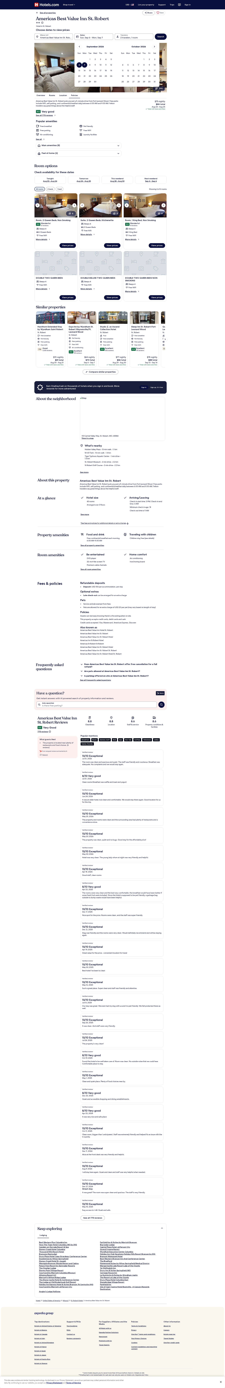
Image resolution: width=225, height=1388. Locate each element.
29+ (160, 88)
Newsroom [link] (103, 1337)
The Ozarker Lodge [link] (47, 1268)
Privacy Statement (54, 1383)
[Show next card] (165, 339)
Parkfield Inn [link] (105, 1284)
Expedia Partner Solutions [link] (108, 1332)
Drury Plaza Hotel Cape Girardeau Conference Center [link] (63, 1256)
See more (84, 472)
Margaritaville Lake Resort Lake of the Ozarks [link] (120, 1266)
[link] (160, 13)
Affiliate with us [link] (105, 1328)
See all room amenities (91, 569)
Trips (172, 5)
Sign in (188, 5)
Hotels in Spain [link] (40, 1351)
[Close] (221, 1382)
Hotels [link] (38, 1301)
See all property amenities (92, 545)
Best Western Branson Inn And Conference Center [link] (122, 1259)
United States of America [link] (51, 1301)
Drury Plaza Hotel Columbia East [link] (114, 1280)
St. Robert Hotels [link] (77, 1301)
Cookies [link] (134, 1343)
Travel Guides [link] (169, 1338)
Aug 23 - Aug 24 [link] (50, 181)
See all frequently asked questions (95, 680)
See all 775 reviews (44, 115)
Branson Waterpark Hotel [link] (111, 1256)
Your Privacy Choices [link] (138, 1338)
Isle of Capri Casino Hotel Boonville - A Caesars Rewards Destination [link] (124, 1288)
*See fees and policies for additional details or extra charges (103, 523)
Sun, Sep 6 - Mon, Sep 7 (91, 37)
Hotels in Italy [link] (39, 1338)
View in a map (88, 438)
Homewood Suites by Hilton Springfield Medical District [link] (124, 1263)
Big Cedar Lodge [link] (107, 1245)
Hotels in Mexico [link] (40, 1330)
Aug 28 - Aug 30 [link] (117, 181)
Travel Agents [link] (104, 1345)
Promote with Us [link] (105, 1341)
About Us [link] (167, 1326)
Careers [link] (166, 1330)
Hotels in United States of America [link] (47, 1326)
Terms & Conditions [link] (138, 1326)
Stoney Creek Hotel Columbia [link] (52, 1249)
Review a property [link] (74, 1338)
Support (162, 5)
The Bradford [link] (106, 1261)
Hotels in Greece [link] (40, 1363)
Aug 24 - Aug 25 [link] (84, 181)
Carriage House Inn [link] (108, 1273)
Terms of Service (73, 1383)
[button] (90, 59)
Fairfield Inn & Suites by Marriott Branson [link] (118, 1242)
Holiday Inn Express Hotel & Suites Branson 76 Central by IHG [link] (66, 1284)
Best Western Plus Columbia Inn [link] (53, 1242)
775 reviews (43, 731)
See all (39, 139)
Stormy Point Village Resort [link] (51, 1270)
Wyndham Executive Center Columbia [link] (116, 1252)
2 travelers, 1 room (129, 37)
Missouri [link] (66, 1301)
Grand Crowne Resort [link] (109, 1249)
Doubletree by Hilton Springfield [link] (53, 1259)
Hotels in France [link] (40, 1347)
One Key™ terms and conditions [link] (143, 1334)
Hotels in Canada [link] (40, 1334)
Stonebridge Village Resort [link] (112, 1282)
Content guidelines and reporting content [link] (144, 1348)
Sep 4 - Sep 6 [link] (151, 181)
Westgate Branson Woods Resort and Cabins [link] (59, 1263)
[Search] (161, 705)
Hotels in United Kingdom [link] (44, 1343)
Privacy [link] (133, 1330)
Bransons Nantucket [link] (48, 1254)
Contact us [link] (71, 1334)
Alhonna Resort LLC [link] (47, 1275)
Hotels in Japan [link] (40, 1355)
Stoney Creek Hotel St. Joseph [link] (52, 1261)
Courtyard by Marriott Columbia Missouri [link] (57, 1273)
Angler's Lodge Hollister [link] (50, 1291)
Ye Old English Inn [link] (108, 1268)
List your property (146, 5)
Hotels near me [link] (169, 1334)
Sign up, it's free (157, 387)
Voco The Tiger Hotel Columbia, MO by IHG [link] (58, 1245)
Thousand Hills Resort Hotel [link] (51, 1252)
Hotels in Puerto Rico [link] (42, 1359)
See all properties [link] (48, 13)
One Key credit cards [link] (171, 1343)
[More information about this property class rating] (42, 22)
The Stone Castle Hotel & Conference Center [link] (59, 1280)
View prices (67, 245)
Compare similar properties (102, 372)
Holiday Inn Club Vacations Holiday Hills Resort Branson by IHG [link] (127, 1254)
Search (160, 36)
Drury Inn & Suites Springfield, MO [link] (115, 1270)
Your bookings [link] (72, 1326)
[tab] (43, 1235)
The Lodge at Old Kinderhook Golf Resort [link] (57, 1282)
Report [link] (45, 755)
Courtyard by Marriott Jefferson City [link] (55, 1287)
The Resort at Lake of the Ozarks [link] (114, 1277)
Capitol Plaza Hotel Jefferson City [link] (115, 1247)
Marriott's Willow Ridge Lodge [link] (52, 1277)
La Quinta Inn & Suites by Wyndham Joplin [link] (119, 1275)
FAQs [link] (68, 1330)
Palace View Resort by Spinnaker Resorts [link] (57, 1266)
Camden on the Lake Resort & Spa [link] (54, 1247)
